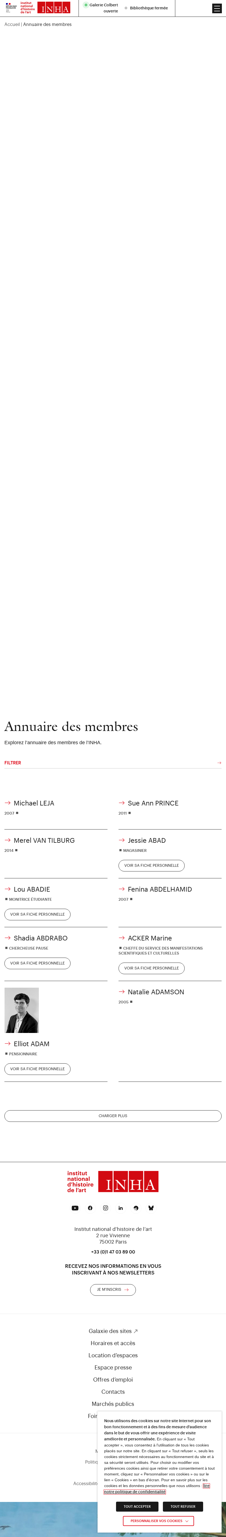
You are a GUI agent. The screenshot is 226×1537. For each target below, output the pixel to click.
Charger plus (113, 1116)
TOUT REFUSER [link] (183, 1506)
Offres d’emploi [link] (113, 1380)
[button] (217, 8)
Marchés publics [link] (113, 1404)
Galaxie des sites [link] (110, 1331)
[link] (11, 8)
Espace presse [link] (113, 1368)
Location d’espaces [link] (113, 1355)
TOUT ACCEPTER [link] (137, 1506)
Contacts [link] (113, 1392)
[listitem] (102, 8)
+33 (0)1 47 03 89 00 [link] (113, 1252)
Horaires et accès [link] (113, 1343)
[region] (112, 24)
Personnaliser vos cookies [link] (156, 1521)
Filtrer (12, 763)
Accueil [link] (12, 24)
